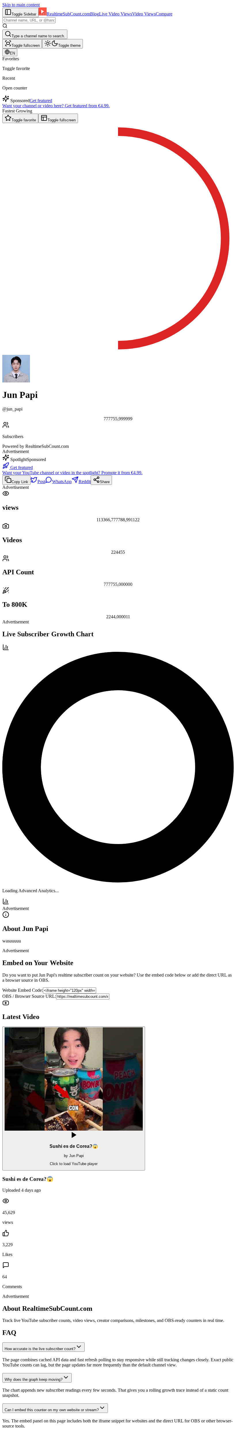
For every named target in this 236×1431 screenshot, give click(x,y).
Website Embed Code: (22, 990)
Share (105, 482)
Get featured (41, 100)
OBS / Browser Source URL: (29, 996)
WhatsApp (62, 481)
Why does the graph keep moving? (33, 1379)
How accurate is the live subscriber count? (40, 1349)
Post (41, 481)
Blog (94, 13)
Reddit (85, 481)
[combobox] (29, 20)
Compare (164, 13)
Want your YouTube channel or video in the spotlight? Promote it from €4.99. (72, 472)
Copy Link (20, 482)
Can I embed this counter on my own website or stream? (52, 1410)
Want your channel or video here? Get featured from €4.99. (56, 105)
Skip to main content (21, 4)
